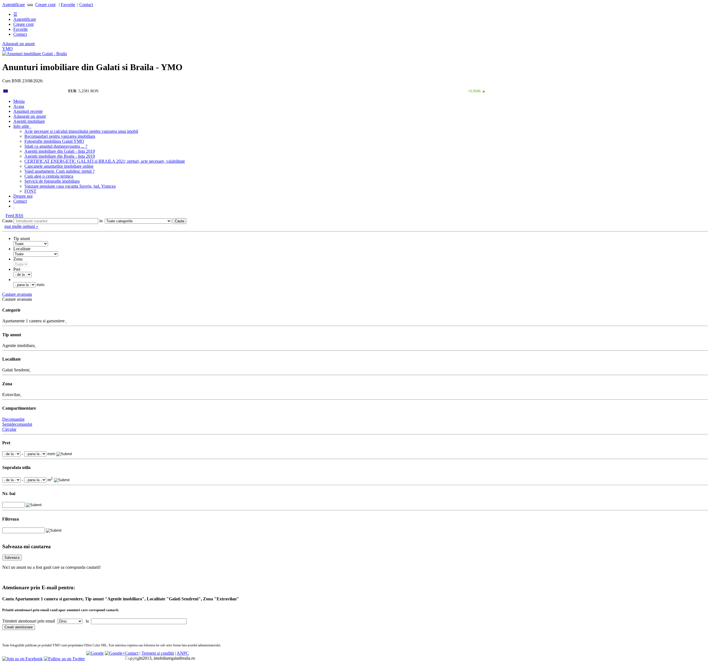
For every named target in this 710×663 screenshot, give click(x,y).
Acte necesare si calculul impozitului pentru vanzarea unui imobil (81, 131)
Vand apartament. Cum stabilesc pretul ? (59, 171)
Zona (17, 259)
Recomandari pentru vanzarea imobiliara (59, 136)
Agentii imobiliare (29, 121)
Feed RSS (14, 215)
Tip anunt (21, 238)
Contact (86, 4)
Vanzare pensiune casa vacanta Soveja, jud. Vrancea (70, 186)
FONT (30, 191)
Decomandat (13, 419)
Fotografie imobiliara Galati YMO (54, 141)
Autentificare (13, 4)
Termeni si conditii (157, 653)
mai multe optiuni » (21, 226)
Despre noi (22, 196)
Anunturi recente (28, 111)
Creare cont (45, 4)
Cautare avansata (17, 294)
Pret (16, 269)
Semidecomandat (17, 424)
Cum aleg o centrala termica (48, 176)
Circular (9, 429)
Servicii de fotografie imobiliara (52, 181)
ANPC (183, 653)
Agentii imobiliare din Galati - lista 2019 (59, 151)
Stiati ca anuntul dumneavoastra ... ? (55, 146)
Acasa (18, 106)
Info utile (22, 126)
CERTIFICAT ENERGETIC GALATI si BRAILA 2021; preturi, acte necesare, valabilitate (104, 161)
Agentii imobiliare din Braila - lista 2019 (59, 156)
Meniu (19, 101)
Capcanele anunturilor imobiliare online (58, 166)
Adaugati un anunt (18, 43)
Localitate (22, 248)
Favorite (68, 4)
